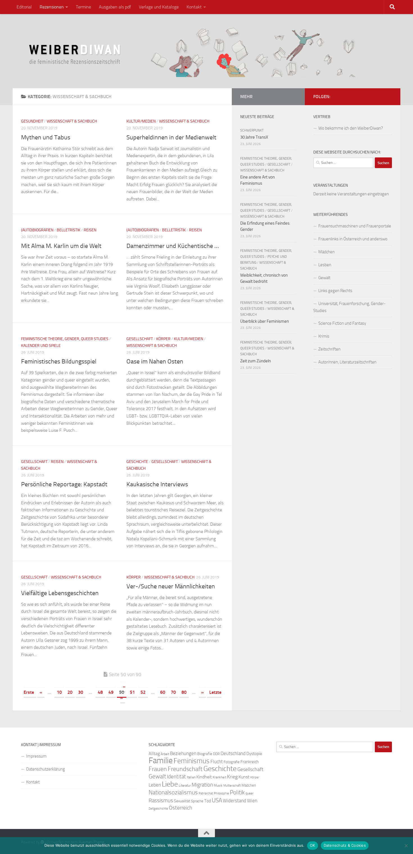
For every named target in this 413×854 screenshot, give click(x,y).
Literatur (185, 785)
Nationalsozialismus (173, 792)
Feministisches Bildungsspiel (58, 361)
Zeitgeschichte (158, 808)
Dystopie (254, 753)
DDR (216, 754)
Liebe (170, 784)
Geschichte (137, 461)
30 (80, 692)
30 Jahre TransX (254, 137)
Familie (161, 760)
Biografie (204, 753)
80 (184, 692)
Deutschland (233, 753)
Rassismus (161, 800)
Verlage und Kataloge (159, 7)
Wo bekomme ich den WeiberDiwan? (350, 128)
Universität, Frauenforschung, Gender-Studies (349, 307)
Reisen (90, 230)
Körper (163, 338)
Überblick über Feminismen (264, 321)
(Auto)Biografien (37, 230)
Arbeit (165, 754)
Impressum (36, 756)
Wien (252, 800)
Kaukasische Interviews (157, 484)
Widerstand (234, 800)
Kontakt (194, 7)
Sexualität (182, 801)
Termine (83, 7)
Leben (155, 785)
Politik (237, 792)
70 (173, 692)
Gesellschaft (139, 338)
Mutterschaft (232, 785)
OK (312, 845)
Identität (176, 776)
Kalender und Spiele (41, 345)
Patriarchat (206, 793)
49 (111, 692)
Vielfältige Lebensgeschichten (60, 593)
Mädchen (326, 251)
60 (162, 692)
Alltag (154, 753)
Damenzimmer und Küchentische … (172, 246)
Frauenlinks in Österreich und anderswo (352, 238)
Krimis (323, 336)
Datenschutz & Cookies (345, 845)
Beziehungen (183, 753)
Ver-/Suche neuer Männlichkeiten (170, 586)
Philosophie (221, 793)
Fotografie (232, 762)
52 (143, 692)
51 (132, 692)
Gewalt (324, 277)
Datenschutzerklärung (45, 769)
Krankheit (219, 777)
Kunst (244, 777)
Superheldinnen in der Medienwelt (171, 137)
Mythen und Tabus (45, 137)
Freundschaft (185, 769)
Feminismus (192, 760)
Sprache (197, 801)
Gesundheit (32, 121)
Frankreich (249, 761)
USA (217, 800)
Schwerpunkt (252, 130)
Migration (202, 785)
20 (69, 692)
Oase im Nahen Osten (154, 361)
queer (249, 793)
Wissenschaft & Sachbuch (72, 121)
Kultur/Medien (141, 121)
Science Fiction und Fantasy (342, 323)
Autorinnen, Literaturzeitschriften (347, 362)
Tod (207, 800)
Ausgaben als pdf (115, 7)
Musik (218, 785)
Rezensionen (52, 7)
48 (100, 692)
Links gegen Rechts (335, 290)
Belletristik (68, 230)
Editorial (24, 7)
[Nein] (406, 845)
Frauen (158, 769)
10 (59, 692)
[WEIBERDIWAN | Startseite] (206, 51)
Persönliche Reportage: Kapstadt (64, 484)
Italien (191, 777)
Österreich (180, 808)
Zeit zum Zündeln (255, 360)
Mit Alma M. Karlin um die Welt (61, 246)
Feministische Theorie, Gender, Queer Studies (64, 338)
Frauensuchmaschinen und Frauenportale (354, 226)
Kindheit (204, 777)
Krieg (232, 777)
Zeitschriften (329, 349)
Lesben (324, 264)
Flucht (216, 761)
